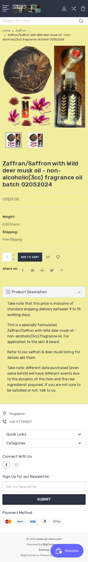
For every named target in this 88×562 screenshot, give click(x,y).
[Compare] (73, 10)
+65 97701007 (20, 422)
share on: (10, 269)
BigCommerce (52, 544)
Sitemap (44, 549)
